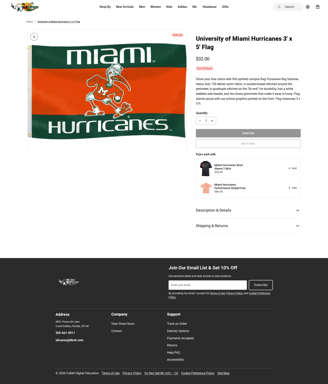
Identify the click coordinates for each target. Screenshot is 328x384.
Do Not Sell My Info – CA (161, 373)
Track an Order (177, 324)
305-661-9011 (65, 333)
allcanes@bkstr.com (69, 340)
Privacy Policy (234, 293)
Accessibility (175, 359)
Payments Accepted (180, 338)
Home (30, 21)
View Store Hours (122, 324)
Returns (172, 345)
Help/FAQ (173, 352)
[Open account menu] (308, 7)
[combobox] (293, 7)
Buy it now (248, 143)
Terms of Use (217, 293)
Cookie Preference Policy (197, 373)
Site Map (223, 373)
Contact (116, 331)
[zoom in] (34, 37)
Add (294, 168)
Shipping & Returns (212, 225)
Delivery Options (178, 331)
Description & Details (213, 210)
